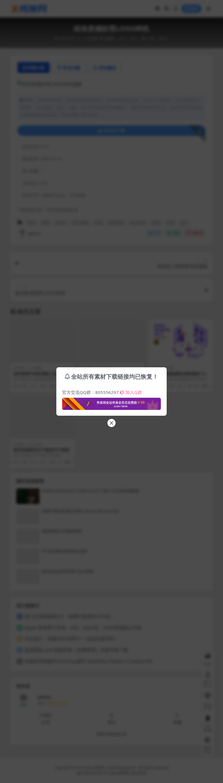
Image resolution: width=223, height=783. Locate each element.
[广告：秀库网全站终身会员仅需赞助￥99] (111, 402)
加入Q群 (133, 392)
